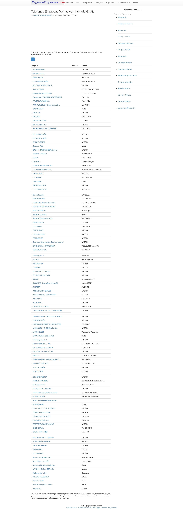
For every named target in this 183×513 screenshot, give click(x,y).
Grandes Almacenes (125, 63)
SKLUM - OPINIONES (40, 432)
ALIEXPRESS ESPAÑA (40, 81)
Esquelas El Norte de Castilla (42, 218)
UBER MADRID (38, 453)
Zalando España (38, 481)
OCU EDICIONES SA (40, 377)
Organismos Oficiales (125, 82)
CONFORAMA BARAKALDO (42, 166)
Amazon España (38, 89)
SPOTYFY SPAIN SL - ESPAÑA (43, 438)
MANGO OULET (38, 332)
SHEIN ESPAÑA (38, 428)
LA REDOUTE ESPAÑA (41, 307)
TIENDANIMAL (38, 449)
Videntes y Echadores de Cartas (44, 465)
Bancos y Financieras (125, 24)
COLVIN (35, 158)
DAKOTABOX (37, 181)
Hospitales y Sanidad (125, 69)
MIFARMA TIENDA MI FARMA (43, 348)
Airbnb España (38, 77)
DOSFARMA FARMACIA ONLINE (44, 207)
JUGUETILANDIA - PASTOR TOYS (44, 295)
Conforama (36, 162)
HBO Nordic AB (38, 263)
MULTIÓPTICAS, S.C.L (40, 363)
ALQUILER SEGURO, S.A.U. (42, 85)
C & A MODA (37, 177)
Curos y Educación (124, 37)
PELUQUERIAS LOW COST (42, 389)
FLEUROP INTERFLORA (41, 275)
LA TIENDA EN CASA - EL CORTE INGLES (47, 310)
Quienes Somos (72, 508)
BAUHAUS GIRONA (39, 121)
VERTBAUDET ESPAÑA (41, 461)
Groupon (36, 259)
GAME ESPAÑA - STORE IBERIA (44, 246)
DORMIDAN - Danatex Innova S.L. (44, 203)
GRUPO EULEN (38, 222)
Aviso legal (96, 508)
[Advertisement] (71, 36)
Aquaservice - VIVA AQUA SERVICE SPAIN (47, 97)
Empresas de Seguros (125, 43)
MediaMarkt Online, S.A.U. (42, 344)
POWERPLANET (38, 404)
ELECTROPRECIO (39, 211)
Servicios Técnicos (124, 3)
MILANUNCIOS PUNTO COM (43, 351)
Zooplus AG (37, 489)
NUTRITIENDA (38, 371)
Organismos (110, 3)
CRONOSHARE (38, 173)
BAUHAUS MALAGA (39, 124)
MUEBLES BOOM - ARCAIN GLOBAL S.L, (47, 359)
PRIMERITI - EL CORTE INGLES (44, 408)
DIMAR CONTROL (39, 199)
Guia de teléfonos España (43, 15)
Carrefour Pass (38, 146)
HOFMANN (36, 267)
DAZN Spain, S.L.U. (39, 185)
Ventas (135, 3)
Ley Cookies (112, 508)
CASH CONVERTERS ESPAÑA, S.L (45, 150)
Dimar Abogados (38, 195)
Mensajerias (99, 3)
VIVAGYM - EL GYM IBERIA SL (43, 469)
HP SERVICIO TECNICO (41, 271)
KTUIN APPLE (37, 303)
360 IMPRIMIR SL (39, 70)
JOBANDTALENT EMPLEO (42, 291)
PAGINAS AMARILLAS (40, 381)
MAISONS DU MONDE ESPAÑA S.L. (45, 328)
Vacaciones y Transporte (126, 108)
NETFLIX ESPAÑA (39, 367)
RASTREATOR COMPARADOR (43, 424)
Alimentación (122, 17)
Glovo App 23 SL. (39, 255)
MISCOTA (36, 355)
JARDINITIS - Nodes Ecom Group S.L (45, 283)
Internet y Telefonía (124, 95)
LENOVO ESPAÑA (39, 320)
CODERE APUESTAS (40, 154)
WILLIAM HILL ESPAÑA (41, 477)
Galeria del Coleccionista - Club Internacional (48, 242)
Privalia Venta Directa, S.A (41, 416)
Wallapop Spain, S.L (39, 473)
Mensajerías (122, 56)
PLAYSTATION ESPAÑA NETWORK (45, 400)
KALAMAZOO (37, 299)
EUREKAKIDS (37, 226)
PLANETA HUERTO (39, 396)
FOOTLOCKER (38, 238)
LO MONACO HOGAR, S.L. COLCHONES (47, 324)
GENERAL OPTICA (39, 250)
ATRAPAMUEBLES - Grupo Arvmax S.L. (46, 105)
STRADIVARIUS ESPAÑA (41, 441)
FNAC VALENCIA (38, 234)
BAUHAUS (36, 117)
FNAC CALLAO (38, 230)
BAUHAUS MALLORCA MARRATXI (44, 128)
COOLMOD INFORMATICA (42, 169)
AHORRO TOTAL (38, 73)
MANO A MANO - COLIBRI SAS (43, 336)
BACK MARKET (38, 109)
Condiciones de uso (85, 508)
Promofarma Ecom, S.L (41, 420)
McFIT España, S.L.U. (40, 340)
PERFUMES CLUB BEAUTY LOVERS (45, 393)
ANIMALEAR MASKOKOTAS (42, 93)
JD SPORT (36, 287)
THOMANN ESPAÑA (40, 445)
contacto (104, 508)
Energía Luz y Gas (124, 50)
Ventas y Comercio (124, 101)
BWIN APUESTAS (39, 142)
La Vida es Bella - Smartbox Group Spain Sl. (48, 316)
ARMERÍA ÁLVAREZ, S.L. (41, 101)
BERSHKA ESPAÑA (39, 134)
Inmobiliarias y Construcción (127, 75)
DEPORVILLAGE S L (40, 189)
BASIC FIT (36, 113)
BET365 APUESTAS (39, 138)
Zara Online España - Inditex (42, 485)
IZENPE (35, 279)
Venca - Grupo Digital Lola (42, 457)
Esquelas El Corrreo (39, 214)
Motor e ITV (122, 30)
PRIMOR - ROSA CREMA (41, 412)
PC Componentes (39, 385)
